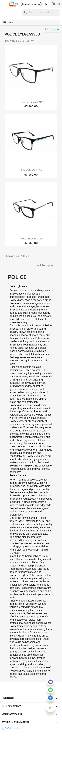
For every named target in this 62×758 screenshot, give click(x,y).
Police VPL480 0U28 (31, 170)
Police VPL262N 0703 (31, 238)
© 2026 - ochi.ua (11, 728)
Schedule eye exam (31, 4)
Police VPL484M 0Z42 (31, 101)
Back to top (45, 265)
